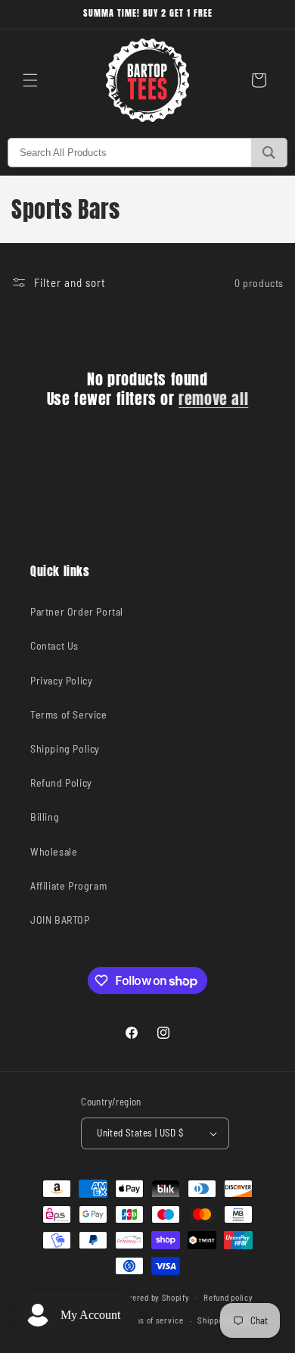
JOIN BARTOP (60, 919)
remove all (213, 399)
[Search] (269, 153)
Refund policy (228, 1297)
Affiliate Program (68, 885)
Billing (44, 816)
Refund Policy (61, 782)
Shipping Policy (65, 748)
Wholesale (53, 851)
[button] (30, 80)
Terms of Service (68, 714)
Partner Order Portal (76, 611)
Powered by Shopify (153, 1297)
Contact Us (54, 645)
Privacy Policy (61, 680)
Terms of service (152, 1320)
